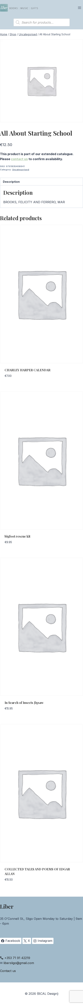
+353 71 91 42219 (17, 958)
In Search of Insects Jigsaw (24, 703)
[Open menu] (79, 8)
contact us (19, 159)
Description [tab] (11, 181)
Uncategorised (20, 169)
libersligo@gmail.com (18, 963)
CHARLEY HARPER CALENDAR (27, 370)
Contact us (8, 971)
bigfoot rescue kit (17, 536)
